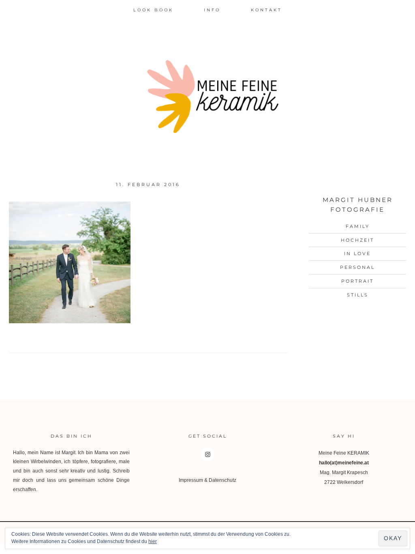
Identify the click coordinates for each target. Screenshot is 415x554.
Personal (357, 267)
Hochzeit (357, 240)
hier (152, 541)
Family (358, 226)
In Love (357, 253)
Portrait (357, 281)
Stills (357, 295)
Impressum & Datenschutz (207, 480)
